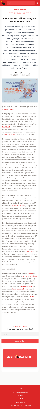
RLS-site (31, 297)
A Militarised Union (30, 276)
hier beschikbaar (26, 286)
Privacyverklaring (20, 392)
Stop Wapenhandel (10, 62)
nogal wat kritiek (18, 206)
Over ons (20, 399)
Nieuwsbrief (20, 402)
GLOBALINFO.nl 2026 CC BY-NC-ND (20, 405)
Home (20, 389)
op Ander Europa (8, 109)
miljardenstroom (10, 134)
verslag (30, 273)
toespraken (6, 127)
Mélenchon (30, 252)
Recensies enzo (20, 10)
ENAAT (28, 47)
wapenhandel (20, 14)
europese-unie (15, 12)
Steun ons (20, 395)
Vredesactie (23, 68)
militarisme (26, 12)
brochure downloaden (20, 289)
